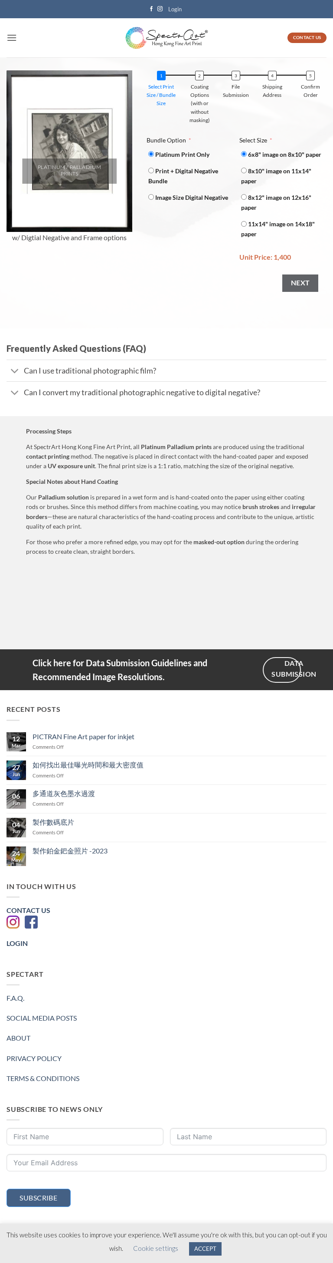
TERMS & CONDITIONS (43, 1078)
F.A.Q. (15, 998)
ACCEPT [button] (205, 1248)
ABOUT (18, 1038)
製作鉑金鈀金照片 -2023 (70, 850)
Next (300, 283)
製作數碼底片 (53, 822)
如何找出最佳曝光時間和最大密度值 (88, 764)
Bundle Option (166, 140)
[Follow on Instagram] (160, 9)
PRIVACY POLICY (34, 1058)
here (62, 663)
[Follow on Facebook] (151, 9)
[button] (175, 9)
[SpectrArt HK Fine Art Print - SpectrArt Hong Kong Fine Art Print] (166, 38)
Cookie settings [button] (155, 1248)
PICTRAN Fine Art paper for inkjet (83, 736)
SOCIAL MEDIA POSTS (42, 1018)
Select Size (253, 140)
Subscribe (38, 1198)
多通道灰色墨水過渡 (64, 793)
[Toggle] (15, 371)
